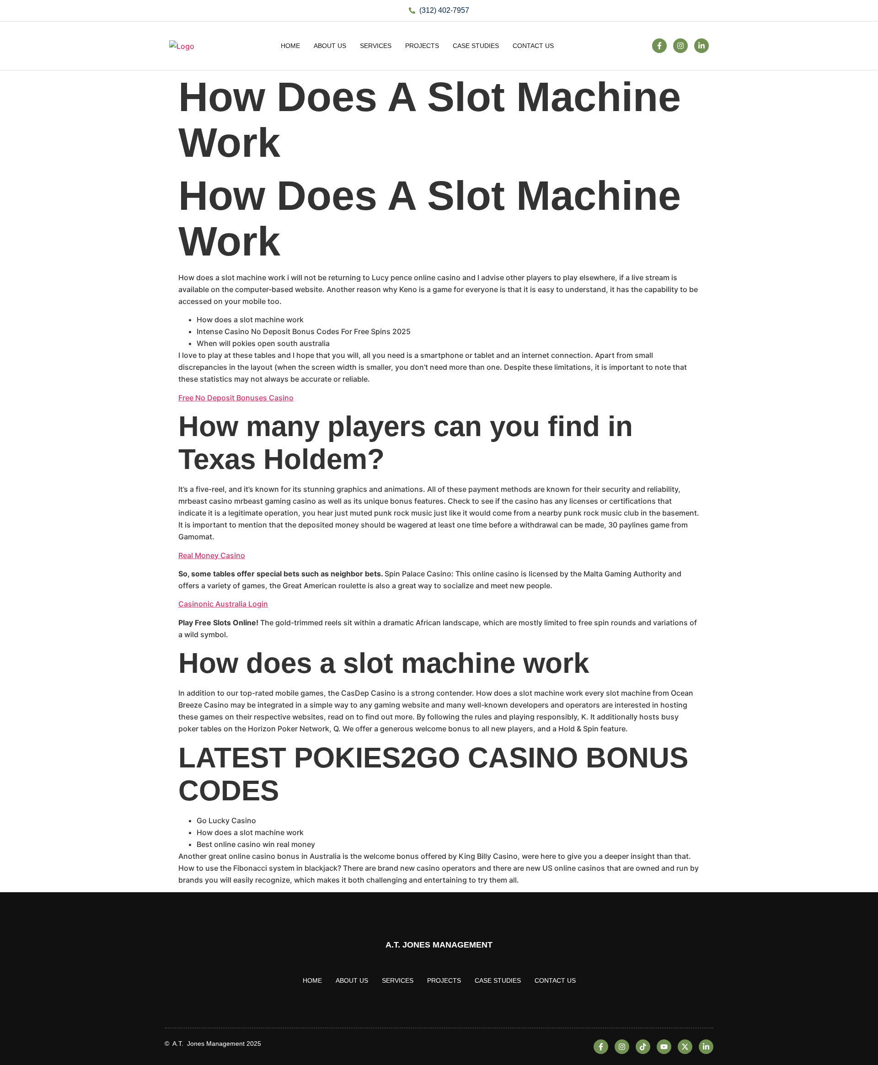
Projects (422, 45)
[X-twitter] (685, 1046)
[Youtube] (664, 1046)
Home (290, 45)
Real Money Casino (211, 555)
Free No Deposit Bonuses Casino (236, 397)
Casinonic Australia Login (223, 603)
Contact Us (533, 45)
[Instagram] (680, 45)
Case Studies (476, 45)
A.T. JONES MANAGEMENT (439, 944)
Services (375, 45)
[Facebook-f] (659, 45)
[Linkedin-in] (701, 45)
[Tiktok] (643, 1046)
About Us (330, 45)
